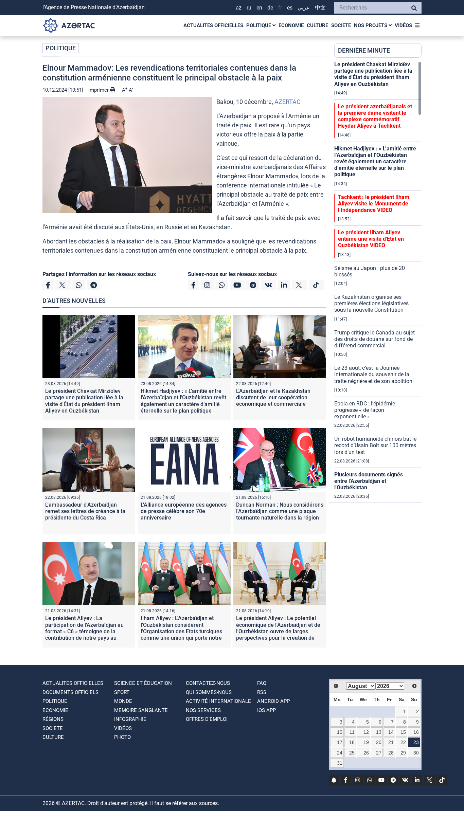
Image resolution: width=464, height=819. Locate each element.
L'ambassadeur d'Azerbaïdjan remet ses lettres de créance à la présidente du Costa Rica (85, 511)
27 (378, 753)
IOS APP (266, 710)
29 (403, 753)
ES (289, 7)
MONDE (123, 701)
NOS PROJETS (371, 25)
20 (378, 742)
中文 (320, 7)
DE (270, 7)
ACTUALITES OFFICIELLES (213, 25)
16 (416, 732)
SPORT (121, 692)
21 (391, 742)
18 (352, 742)
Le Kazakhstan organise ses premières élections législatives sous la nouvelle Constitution (371, 303)
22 (403, 742)
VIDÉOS (403, 25)
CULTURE (317, 25)
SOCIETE (341, 25)
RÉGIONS (53, 719)
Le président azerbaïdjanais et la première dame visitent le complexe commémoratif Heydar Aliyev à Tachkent (375, 116)
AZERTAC (287, 101)
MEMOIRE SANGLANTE (141, 710)
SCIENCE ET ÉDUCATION (143, 683)
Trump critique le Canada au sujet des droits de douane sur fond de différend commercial (374, 339)
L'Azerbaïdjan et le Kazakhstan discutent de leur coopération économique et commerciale (273, 397)
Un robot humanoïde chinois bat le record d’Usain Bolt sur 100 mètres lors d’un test (375, 445)
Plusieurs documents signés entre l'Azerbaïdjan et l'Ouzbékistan (368, 481)
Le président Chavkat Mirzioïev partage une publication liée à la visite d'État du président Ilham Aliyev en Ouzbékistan (84, 401)
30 (416, 753)
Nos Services (203, 710)
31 (339, 763)
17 (339, 742)
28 (391, 753)
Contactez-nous (208, 683)
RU (249, 7)
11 (352, 732)
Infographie (130, 719)
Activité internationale (218, 701)
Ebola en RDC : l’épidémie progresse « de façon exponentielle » (364, 410)
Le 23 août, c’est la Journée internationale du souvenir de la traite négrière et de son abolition (373, 374)
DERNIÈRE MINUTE (364, 50)
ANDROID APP (273, 701)
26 (366, 753)
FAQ (261, 683)
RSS (261, 692)
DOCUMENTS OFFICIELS (70, 692)
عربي (304, 7)
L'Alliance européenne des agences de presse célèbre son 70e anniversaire (184, 511)
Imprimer (99, 90)
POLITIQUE (259, 25)
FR (280, 7)
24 (339, 753)
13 (378, 732)
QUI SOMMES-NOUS (209, 692)
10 (339, 732)
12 (366, 732)
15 (403, 732)
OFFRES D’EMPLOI (207, 719)
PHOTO (122, 737)
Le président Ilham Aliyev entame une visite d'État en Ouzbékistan (371, 239)
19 (366, 742)
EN (259, 7)
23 (416, 742)
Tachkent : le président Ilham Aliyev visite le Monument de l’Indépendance (373, 203)
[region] (378, 282)
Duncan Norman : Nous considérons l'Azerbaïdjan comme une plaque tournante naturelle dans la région (279, 511)
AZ (239, 7)
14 (391, 732)
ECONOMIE (291, 25)
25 (352, 753)
